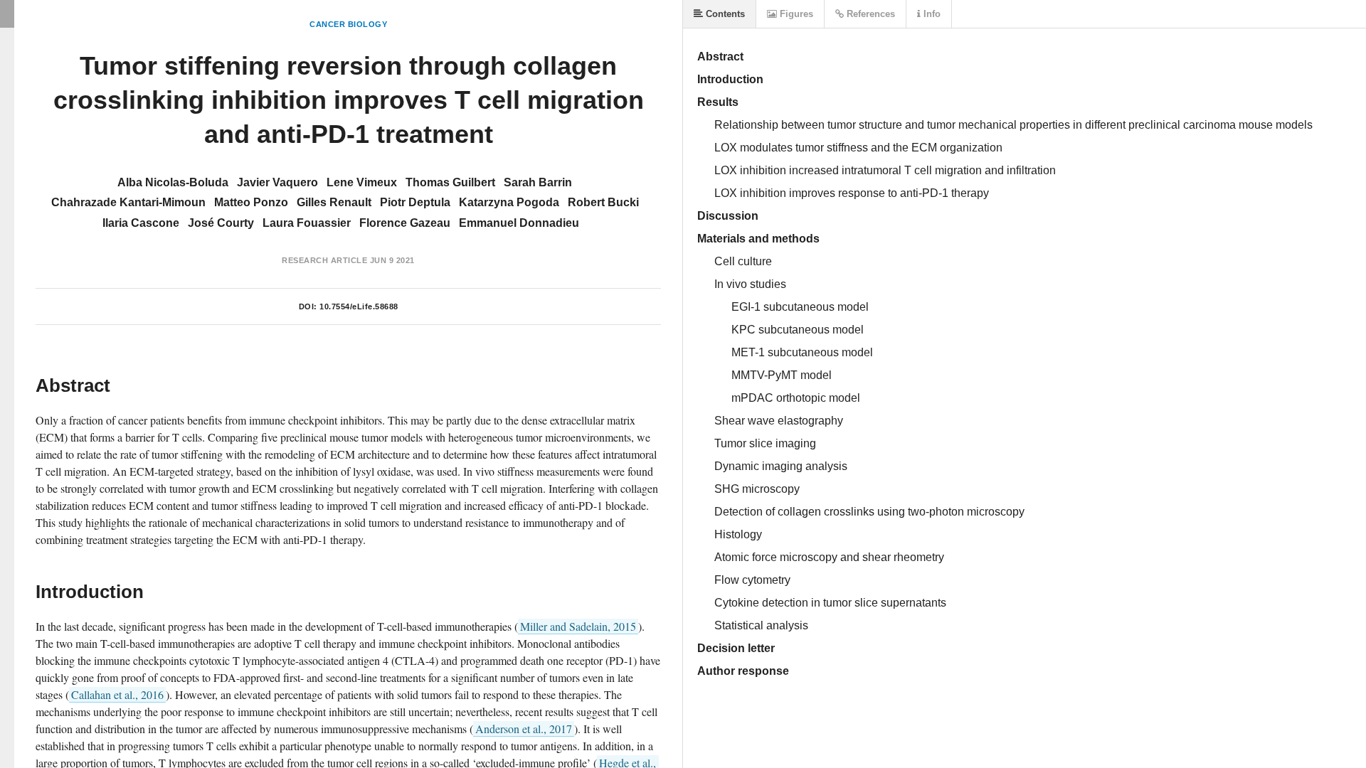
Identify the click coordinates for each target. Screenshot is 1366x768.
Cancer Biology (348, 24)
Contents (724, 14)
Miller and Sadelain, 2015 (578, 626)
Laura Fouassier (307, 223)
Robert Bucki (603, 202)
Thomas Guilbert (450, 182)
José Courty (221, 223)
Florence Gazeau (404, 223)
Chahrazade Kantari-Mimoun (128, 202)
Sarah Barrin (538, 182)
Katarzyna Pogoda (509, 202)
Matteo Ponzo (251, 202)
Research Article (324, 260)
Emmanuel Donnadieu (519, 223)
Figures (795, 14)
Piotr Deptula (415, 202)
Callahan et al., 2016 (117, 694)
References (869, 14)
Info (931, 14)
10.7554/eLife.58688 (358, 306)
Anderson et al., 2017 (523, 728)
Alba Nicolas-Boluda (172, 182)
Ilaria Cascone (140, 223)
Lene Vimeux (362, 182)
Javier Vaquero (277, 182)
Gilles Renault (334, 202)
